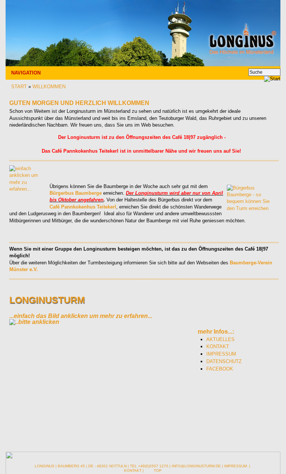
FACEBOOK (219, 369)
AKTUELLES (220, 339)
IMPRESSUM (221, 354)
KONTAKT (217, 346)
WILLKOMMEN (49, 86)
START (19, 86)
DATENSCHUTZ (224, 361)
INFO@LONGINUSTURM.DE (196, 466)
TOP (158, 470)
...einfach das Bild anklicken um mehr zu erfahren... (80, 316)
